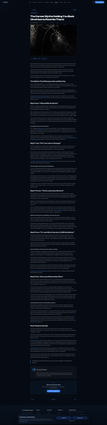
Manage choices (72, 420)
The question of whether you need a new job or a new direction (42, 161)
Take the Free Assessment (54, 391)
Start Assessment (99, 2)
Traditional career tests (34, 348)
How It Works (35, 2)
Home (30, 2)
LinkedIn (35, 58)
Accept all (64, 417)
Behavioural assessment (35, 340)
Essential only (80, 417)
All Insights (33, 9)
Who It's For (41, 2)
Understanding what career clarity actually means (39, 96)
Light (75, 9)
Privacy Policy (25, 421)
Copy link (44, 58)
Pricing (65, 2)
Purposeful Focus (40, 128)
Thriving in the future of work (59, 210)
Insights (56, 2)
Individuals (49, 412)
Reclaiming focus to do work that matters (38, 271)
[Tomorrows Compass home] (5, 2)
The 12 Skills (46, 2)
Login (93, 2)
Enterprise (61, 2)
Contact (69, 2)
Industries (52, 2)
